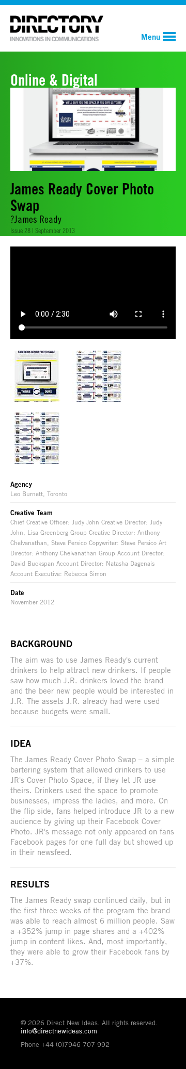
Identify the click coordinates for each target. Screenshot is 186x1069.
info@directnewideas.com (59, 1031)
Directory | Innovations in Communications (56, 28)
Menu (150, 36)
